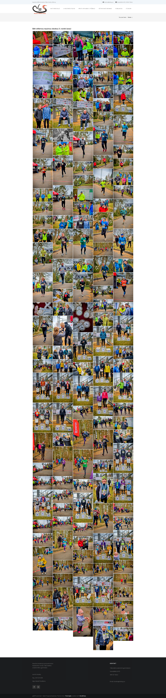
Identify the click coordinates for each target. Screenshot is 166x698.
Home (129, 17)
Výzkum (128, 8)
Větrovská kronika (105, 8)
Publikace (119, 8)
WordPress (83, 696)
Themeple (68, 696)
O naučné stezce (69, 8)
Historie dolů (55, 8)
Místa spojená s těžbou (87, 8)
